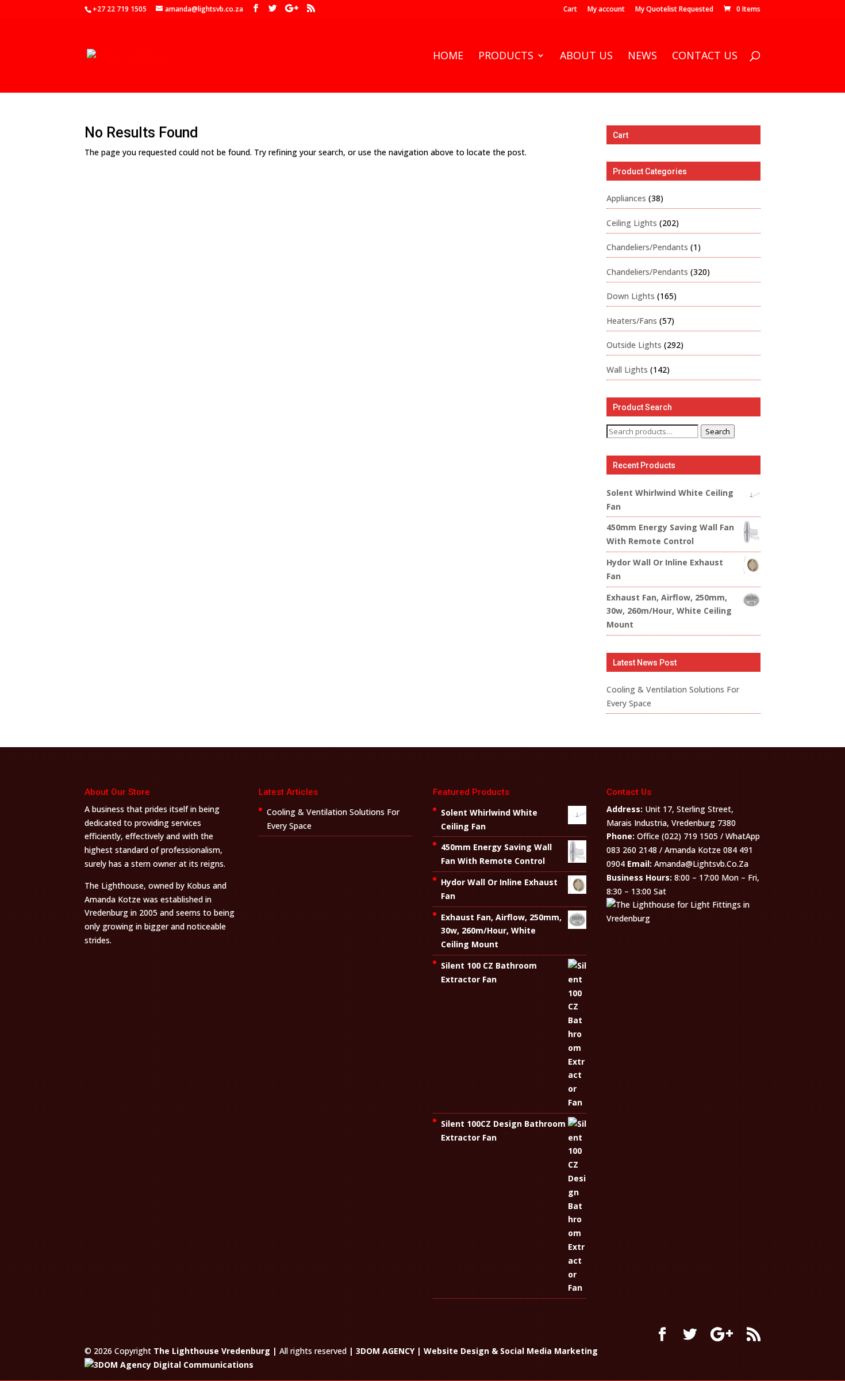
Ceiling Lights (631, 222)
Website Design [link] (456, 1350)
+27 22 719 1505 (120, 9)
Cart (570, 10)
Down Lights (630, 295)
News (642, 56)
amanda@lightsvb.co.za (701, 863)
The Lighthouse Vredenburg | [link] (216, 1350)
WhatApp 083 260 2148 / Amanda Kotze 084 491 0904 (683, 850)
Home (448, 56)
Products (505, 56)
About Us (586, 56)
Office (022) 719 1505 (678, 836)
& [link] (494, 1350)
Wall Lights (627, 369)
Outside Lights (634, 344)
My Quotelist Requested (674, 10)
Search (717, 431)
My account (606, 10)
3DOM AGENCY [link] (385, 1350)
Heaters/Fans (631, 320)
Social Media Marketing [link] (549, 1350)
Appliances (626, 198)
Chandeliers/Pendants (647, 247)
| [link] (351, 1350)
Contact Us (705, 56)
